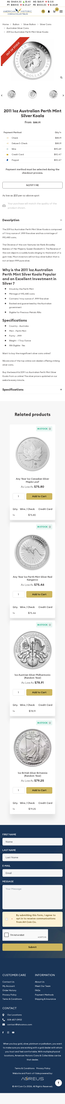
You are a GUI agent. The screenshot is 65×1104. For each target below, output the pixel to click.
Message (8, 881)
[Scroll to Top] (58, 1082)
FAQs (37, 990)
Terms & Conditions (12, 999)
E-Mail (6, 865)
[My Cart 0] (55, 11)
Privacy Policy (9, 994)
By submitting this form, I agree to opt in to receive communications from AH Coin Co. (36, 919)
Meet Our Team (42, 986)
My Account (8, 986)
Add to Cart (39, 496)
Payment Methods (44, 994)
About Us (39, 981)
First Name (9, 834)
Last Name (9, 850)
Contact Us (8, 981)
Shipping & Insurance (45, 999)
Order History (9, 990)
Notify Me (32, 185)
